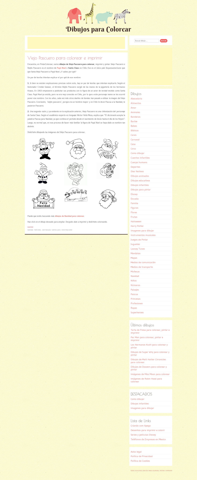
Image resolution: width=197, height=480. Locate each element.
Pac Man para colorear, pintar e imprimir (147, 339)
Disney (134, 194)
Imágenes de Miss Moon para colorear (150, 374)
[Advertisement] (76, 43)
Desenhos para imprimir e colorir (148, 430)
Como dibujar (137, 153)
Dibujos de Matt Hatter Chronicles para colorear (148, 361)
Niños (134, 280)
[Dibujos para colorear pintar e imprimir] (98, 13)
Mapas (134, 257)
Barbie (134, 121)
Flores (134, 212)
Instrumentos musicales (143, 235)
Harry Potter (137, 226)
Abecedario (136, 98)
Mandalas (135, 253)
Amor (133, 107)
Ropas (134, 307)
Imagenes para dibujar (142, 230)
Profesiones (137, 303)
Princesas (135, 298)
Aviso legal (136, 451)
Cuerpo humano (139, 162)
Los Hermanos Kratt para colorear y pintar (149, 346)
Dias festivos (137, 171)
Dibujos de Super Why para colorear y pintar (150, 353)
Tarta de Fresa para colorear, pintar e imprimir (150, 331)
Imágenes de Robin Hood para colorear (146, 380)
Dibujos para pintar (141, 189)
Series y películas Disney (143, 434)
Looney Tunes (138, 248)
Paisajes (135, 289)
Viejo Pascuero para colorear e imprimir (64, 57)
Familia (134, 203)
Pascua (134, 294)
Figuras (134, 207)
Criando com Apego (141, 425)
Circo (133, 148)
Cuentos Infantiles (140, 157)
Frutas (134, 216)
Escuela (135, 198)
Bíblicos (135, 130)
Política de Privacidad (142, 456)
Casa (133, 144)
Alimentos (136, 103)
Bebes (134, 125)
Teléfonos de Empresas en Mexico (148, 439)
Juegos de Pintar (139, 239)
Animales (135, 112)
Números (135, 285)
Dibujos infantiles (140, 185)
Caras (133, 135)
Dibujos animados (140, 175)
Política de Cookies (140, 460)
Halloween (136, 221)
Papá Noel (37, 230)
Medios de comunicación (143, 262)
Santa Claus (56, 230)
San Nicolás (46, 230)
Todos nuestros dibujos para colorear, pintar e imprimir (151, 471)
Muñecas (135, 271)
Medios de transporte (142, 266)
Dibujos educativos (140, 180)
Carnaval (135, 139)
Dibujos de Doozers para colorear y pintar (149, 368)
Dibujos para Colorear (98, 29)
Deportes (135, 166)
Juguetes (135, 244)
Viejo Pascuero (67, 230)
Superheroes (137, 312)
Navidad (30, 227)
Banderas (135, 116)
